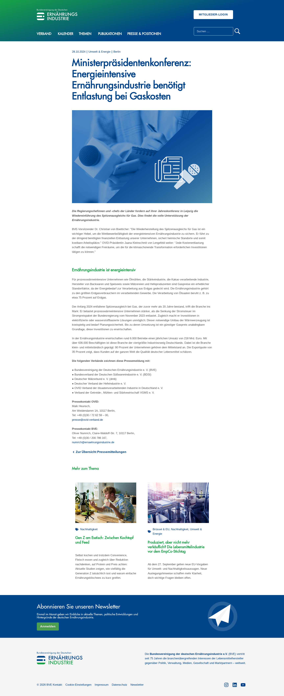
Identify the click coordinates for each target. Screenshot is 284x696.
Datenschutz (119, 684)
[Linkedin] (234, 684)
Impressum (101, 684)
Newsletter (137, 684)
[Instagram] (226, 684)
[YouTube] (243, 684)
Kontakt (57, 684)
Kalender (65, 34)
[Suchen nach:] (213, 31)
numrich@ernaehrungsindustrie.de (93, 442)
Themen (85, 34)
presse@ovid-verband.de (87, 419)
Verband (44, 34)
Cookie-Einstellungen (78, 684)
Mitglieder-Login (213, 14)
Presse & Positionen (144, 34)
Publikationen (110, 34)
